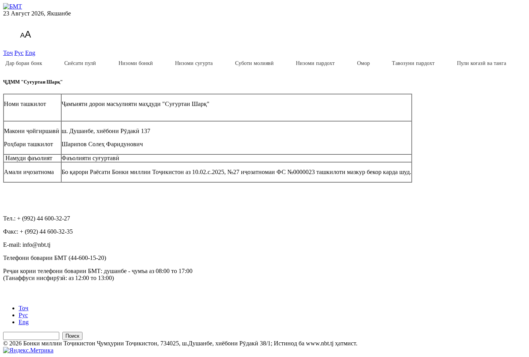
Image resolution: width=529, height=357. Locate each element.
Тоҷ (8, 53)
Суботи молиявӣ (254, 63)
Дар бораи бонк (23, 63)
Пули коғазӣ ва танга (481, 63)
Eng (30, 53)
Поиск (72, 336)
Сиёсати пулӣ (80, 63)
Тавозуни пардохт (413, 63)
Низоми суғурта (194, 63)
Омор (363, 63)
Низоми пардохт (315, 63)
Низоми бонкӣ (136, 63)
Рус (19, 53)
